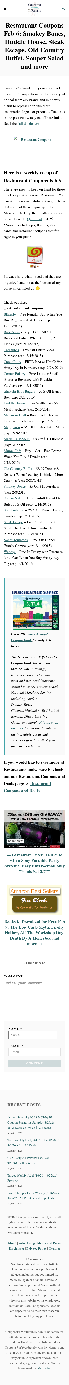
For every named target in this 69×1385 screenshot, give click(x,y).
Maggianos (12, 426)
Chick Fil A (12, 361)
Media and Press (49, 1242)
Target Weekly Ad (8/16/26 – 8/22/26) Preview (32, 1177)
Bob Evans (12, 331)
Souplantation (14, 510)
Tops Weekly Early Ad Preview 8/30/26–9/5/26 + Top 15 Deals (34, 1142)
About (12, 1242)
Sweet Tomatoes (16, 539)
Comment (13, 976)
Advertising (27, 1242)
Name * (15, 1028)
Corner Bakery (15, 373)
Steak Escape (13, 521)
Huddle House (14, 403)
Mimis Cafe (12, 450)
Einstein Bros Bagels (19, 391)
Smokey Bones (15, 486)
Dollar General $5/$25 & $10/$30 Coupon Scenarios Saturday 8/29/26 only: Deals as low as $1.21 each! (31, 1122)
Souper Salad (13, 498)
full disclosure (28, 123)
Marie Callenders (17, 438)
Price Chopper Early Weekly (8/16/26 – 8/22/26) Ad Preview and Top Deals (33, 1195)
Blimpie (10, 314)
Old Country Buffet (18, 468)
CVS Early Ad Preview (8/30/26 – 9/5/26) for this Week (29, 1160)
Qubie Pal (34, 218)
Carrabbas (11, 349)
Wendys (10, 551)
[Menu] (5, 8)
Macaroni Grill (15, 415)
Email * (15, 1045)
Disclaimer (16, 1248)
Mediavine (44, 1368)
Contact (54, 1248)
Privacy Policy (36, 1248)
